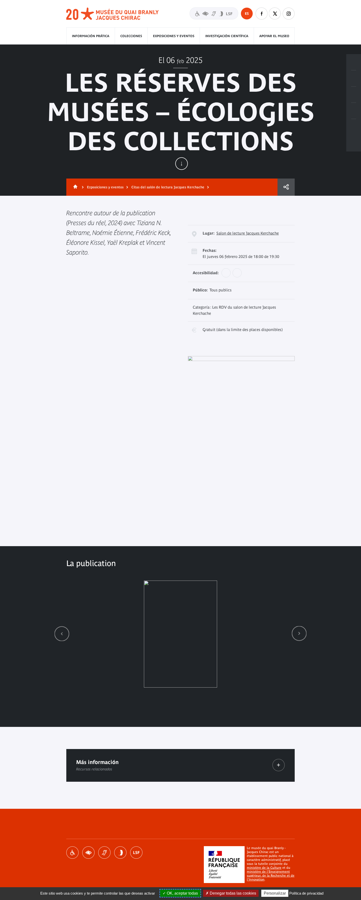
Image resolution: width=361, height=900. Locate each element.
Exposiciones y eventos (173, 36)
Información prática (90, 36)
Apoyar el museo (274, 36)
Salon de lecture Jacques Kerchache (247, 233)
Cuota (286, 187)
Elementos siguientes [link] (299, 633)
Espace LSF (136, 852)
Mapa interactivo (353, 127)
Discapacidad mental (120, 852)
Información (353, 78)
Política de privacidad (306, 893)
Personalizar (275, 893)
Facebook (261, 13)
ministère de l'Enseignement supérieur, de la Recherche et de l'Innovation (270, 875)
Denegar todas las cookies (232, 893)
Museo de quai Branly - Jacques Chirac (112, 14)
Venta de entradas (353, 62)
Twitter (275, 13)
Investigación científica (226, 36)
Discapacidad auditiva (104, 852)
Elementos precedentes (62, 633)
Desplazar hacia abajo (181, 163)
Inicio (74, 187)
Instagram (288, 13)
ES (247, 13)
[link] (62, 633)
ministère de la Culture (264, 868)
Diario (353, 95)
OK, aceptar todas (182, 893)
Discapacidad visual (88, 852)
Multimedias (353, 111)
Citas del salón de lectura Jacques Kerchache (167, 187)
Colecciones (131, 36)
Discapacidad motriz (72, 852)
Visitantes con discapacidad (214, 13)
